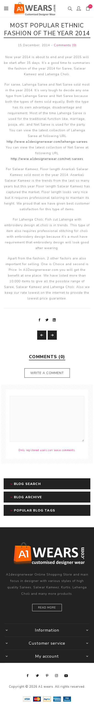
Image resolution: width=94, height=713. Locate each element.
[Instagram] (56, 675)
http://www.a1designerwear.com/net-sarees (47, 159)
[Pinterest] (47, 675)
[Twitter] (37, 675)
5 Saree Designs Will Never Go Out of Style (52, 335)
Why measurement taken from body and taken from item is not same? (41, 335)
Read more (47, 607)
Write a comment (47, 373)
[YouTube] (66, 675)
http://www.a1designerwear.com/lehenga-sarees (47, 142)
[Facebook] (27, 675)
